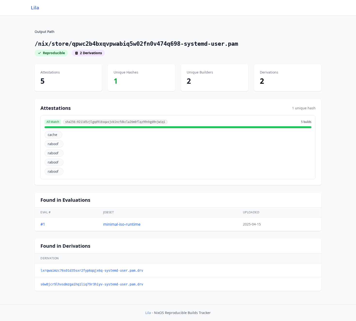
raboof (53, 144)
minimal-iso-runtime (121, 224)
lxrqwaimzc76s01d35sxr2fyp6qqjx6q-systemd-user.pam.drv (91, 270)
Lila (35, 7)
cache (52, 134)
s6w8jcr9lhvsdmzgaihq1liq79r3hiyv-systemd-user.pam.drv (91, 284)
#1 (42, 224)
